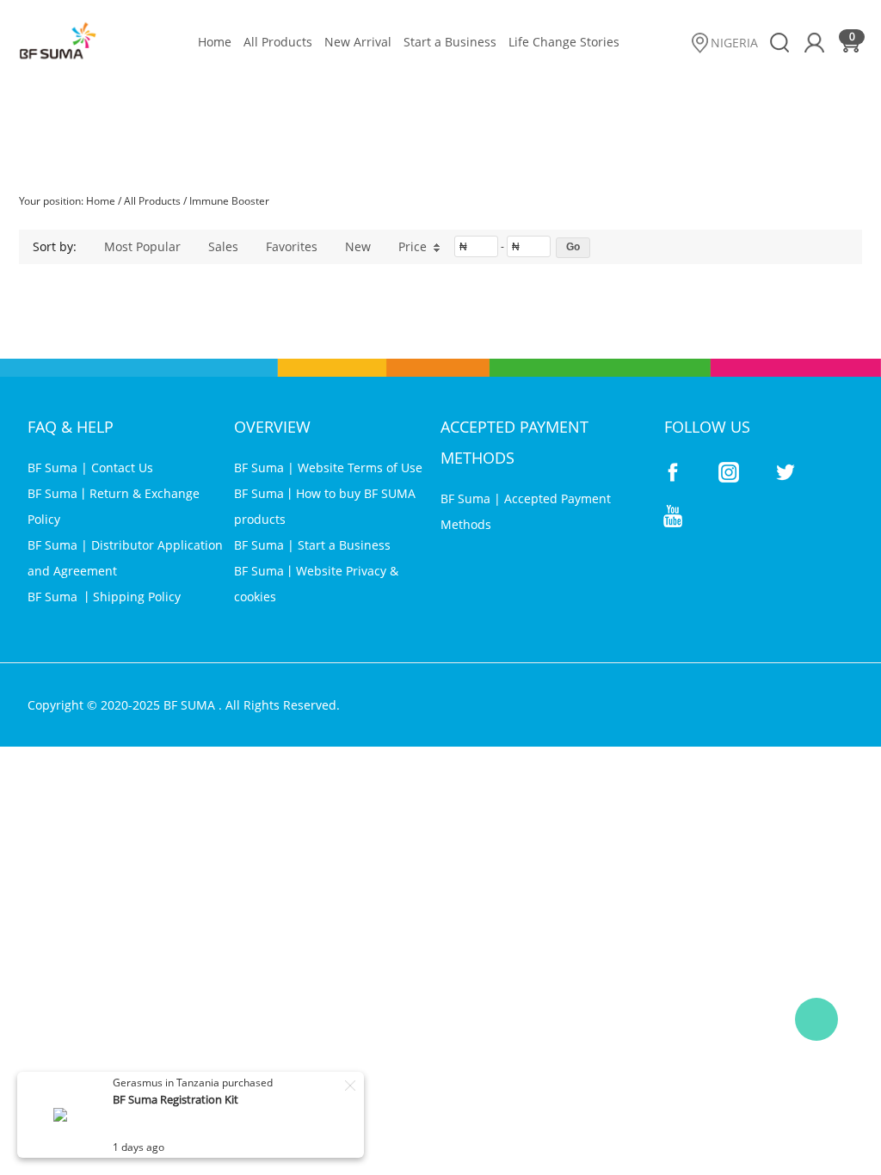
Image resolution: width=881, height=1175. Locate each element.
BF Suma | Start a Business (312, 545)
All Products (277, 42)
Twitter (784, 472)
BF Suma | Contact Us (90, 467)
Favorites (291, 246)
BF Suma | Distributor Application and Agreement (125, 558)
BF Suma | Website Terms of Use (328, 467)
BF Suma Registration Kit (175, 1099)
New (358, 246)
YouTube (673, 516)
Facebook (673, 472)
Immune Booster (229, 201)
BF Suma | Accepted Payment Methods (525, 511)
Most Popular (142, 246)
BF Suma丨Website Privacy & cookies (316, 584)
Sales (223, 246)
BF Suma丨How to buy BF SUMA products (325, 506)
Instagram (729, 472)
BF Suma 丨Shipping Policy (104, 596)
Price (412, 246)
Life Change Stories (563, 42)
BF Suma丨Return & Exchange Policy (114, 506)
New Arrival (357, 42)
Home (214, 42)
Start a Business (450, 42)
